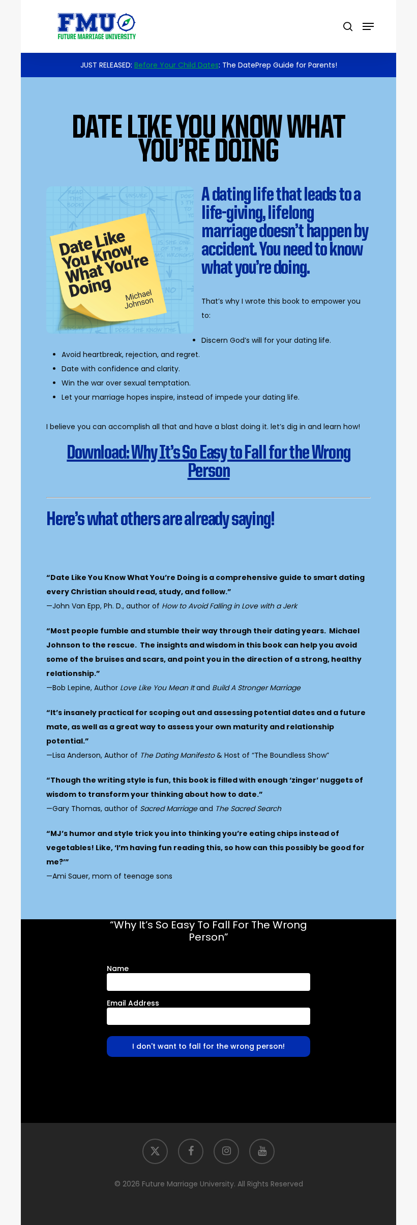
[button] (368, 26)
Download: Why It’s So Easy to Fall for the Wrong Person (208, 462)
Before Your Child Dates (176, 65)
